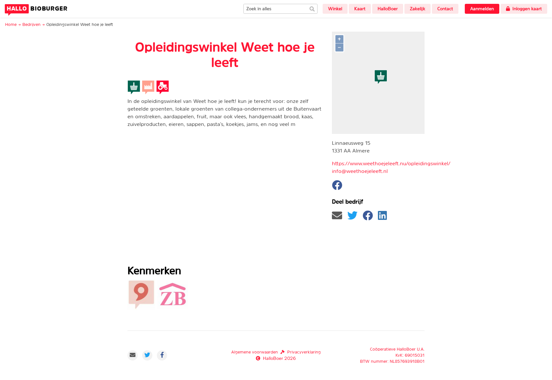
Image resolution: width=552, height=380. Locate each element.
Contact (445, 8)
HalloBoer (388, 8)
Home (11, 24)
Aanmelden (482, 8)
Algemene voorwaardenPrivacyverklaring (276, 352)
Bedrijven (31, 24)
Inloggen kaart (527, 8)
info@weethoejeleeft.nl (360, 171)
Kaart (359, 8)
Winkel (335, 8)
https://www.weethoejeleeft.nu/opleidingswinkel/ (391, 163)
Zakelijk (417, 8)
